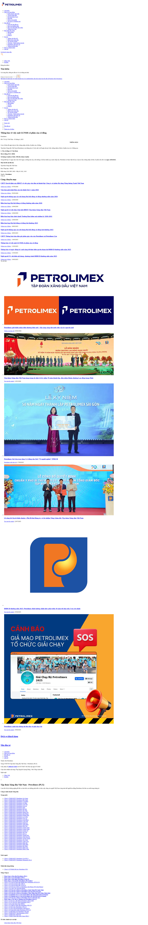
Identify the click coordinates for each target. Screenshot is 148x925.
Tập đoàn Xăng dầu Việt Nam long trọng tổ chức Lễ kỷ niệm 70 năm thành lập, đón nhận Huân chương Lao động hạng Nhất (48, 378)
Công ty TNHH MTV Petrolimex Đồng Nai (16, 847)
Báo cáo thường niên (13, 26)
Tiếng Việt (7, 61)
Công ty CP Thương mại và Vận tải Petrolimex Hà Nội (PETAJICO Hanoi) (25, 896)
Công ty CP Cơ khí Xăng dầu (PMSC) (14, 904)
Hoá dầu (10, 18)
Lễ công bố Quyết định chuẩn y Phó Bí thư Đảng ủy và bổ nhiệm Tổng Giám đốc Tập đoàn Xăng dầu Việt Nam (43, 518)
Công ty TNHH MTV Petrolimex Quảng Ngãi (16, 827)
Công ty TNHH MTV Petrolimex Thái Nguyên (17, 837)
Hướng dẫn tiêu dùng (35, 78)
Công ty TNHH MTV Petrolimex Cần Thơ (15, 804)
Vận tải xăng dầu (12, 15)
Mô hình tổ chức (5, 78)
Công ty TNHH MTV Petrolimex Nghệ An (16, 823)
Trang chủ (7, 123)
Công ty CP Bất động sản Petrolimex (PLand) (16, 911)
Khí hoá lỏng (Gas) (13, 17)
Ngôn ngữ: (4, 772)
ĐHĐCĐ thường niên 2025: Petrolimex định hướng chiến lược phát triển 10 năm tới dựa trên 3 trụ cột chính (42, 609)
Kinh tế (10, 35)
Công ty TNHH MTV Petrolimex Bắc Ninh (16, 800)
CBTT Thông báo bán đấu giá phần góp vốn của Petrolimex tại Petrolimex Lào (29, 236)
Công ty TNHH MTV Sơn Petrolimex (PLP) (16, 913)
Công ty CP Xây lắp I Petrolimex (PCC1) (15, 907)
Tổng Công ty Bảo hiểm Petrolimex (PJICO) (16, 879)
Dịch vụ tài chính (12, 20)
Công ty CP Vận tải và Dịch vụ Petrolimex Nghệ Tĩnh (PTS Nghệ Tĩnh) (24, 890)
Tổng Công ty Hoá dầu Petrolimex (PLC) (15, 876)
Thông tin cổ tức (12, 29)
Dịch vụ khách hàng (9, 47)
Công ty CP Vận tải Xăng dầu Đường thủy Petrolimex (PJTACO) (22, 882)
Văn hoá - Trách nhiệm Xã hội (16, 43)
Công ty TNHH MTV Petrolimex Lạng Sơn (16, 821)
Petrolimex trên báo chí (14, 44)
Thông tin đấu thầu (13, 46)
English (6, 62)
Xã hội (9, 33)
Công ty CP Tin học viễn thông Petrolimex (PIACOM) (19, 900)
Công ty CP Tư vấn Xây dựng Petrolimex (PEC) (17, 902)
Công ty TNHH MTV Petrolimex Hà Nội (15, 809)
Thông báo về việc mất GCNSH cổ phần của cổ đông (19, 243)
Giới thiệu (7, 10)
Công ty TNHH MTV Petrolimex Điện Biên (16, 844)
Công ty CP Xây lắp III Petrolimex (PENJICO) (17, 908)
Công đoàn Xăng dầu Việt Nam (12, 923)
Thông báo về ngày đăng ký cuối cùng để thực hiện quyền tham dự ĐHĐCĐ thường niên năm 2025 (36, 249)
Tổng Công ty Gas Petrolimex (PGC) (14, 877)
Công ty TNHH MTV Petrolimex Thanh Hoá (16, 835)
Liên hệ (6, 49)
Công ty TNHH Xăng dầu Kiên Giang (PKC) (16, 916)
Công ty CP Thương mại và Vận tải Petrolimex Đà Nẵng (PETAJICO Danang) (26, 894)
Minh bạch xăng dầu (13, 40)
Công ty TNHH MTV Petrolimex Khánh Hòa (16, 815)
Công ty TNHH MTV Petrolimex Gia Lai (15, 806)
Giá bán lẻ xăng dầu (6, 52)
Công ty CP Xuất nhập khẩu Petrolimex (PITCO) (17, 910)
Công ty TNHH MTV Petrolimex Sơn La (15, 834)
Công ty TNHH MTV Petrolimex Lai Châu (16, 817)
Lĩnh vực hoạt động (9, 12)
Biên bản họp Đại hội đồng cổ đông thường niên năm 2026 (21, 203)
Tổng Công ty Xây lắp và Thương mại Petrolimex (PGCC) (20, 899)
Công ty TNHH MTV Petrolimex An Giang (16, 798)
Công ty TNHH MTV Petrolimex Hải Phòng (16, 814)
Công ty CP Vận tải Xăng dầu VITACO (15, 885)
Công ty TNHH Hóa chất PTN (12, 914)
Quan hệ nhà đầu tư (13, 24)
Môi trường (11, 32)
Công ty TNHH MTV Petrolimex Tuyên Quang (17, 838)
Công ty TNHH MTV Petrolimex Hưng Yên (16, 812)
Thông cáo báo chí (13, 38)
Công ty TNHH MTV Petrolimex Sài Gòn (15, 832)
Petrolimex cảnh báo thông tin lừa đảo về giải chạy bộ (23, 726)
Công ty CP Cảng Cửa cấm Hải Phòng (14, 888)
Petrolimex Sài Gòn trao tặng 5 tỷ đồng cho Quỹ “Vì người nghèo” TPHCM (31, 459)
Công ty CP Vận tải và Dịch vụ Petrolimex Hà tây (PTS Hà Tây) (22, 897)
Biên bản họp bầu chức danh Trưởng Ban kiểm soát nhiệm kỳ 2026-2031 (26, 216)
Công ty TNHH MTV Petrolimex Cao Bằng (16, 801)
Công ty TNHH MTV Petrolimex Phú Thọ (15, 826)
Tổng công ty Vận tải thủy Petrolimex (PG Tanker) (18, 880)
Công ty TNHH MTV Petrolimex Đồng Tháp (16, 849)
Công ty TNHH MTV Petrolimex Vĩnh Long (16, 841)
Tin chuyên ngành (12, 41)
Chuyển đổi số (45, 78)
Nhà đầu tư (7, 23)
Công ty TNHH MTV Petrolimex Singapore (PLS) (18, 860)
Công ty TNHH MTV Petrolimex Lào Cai (15, 818)
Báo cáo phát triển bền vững (15, 27)
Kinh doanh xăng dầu (13, 13)
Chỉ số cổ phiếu (25, 78)
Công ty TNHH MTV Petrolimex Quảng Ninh (16, 829)
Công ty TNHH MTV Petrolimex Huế (14, 807)
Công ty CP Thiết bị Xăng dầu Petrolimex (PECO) (18, 905)
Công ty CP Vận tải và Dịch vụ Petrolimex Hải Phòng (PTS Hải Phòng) (23, 887)
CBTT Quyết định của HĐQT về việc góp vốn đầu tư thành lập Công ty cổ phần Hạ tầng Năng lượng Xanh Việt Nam (42, 183)
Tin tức (6, 37)
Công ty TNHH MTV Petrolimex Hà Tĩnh (15, 810)
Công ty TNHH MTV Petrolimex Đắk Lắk (15, 843)
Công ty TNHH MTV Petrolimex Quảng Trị (16, 830)
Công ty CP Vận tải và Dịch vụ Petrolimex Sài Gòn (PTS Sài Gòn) (22, 891)
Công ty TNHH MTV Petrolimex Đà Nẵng (16, 846)
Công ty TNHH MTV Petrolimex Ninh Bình (16, 824)
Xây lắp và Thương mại (14, 21)
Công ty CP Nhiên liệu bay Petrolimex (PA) (16, 869)
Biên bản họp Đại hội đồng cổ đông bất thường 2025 (19, 223)
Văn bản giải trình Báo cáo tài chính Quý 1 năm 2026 (20, 190)
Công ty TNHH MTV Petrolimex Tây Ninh (16, 840)
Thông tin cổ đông (9, 129)
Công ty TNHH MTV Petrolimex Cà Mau (15, 803)
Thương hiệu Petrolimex (55, 78)
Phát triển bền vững (9, 30)
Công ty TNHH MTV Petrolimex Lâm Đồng (16, 820)
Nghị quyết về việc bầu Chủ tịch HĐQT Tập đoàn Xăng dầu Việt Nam (25, 210)
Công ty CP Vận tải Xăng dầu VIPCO (14, 884)
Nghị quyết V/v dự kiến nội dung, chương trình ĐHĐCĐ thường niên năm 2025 (29, 256)
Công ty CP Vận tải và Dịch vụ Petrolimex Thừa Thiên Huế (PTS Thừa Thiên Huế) (27, 893)
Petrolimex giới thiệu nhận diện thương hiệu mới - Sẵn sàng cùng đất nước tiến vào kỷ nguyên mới (39, 327)
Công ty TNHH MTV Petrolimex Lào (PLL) (16, 858)
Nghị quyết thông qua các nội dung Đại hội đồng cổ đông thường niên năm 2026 (29, 196)
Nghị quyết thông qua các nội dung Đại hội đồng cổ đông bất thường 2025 (27, 230)
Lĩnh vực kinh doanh (15, 78)
